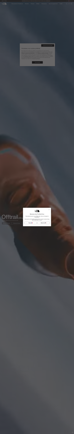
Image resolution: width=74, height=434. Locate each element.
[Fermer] (49, 209)
